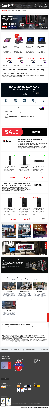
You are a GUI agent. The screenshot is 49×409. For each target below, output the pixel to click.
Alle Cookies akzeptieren (43, 407)
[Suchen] (35, 5)
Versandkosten (22, 403)
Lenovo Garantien (20, 362)
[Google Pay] (29, 389)
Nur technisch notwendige (32, 407)
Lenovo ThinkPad (5, 75)
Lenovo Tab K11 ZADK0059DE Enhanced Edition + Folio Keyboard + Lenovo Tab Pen (17, 47)
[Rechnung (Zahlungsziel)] (22, 386)
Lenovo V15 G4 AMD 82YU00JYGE (41, 47)
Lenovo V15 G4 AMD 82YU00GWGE (29, 47)
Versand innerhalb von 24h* (17, 349)
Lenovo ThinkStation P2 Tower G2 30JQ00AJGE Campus (38, 209)
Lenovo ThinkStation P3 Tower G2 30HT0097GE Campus (9, 209)
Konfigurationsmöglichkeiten (26, 148)
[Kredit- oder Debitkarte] (24, 389)
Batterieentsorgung (36, 361)
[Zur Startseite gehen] (8, 5)
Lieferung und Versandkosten (38, 363)
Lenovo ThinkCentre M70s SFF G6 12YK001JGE (9, 167)
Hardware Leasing (20, 359)
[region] (24, 22)
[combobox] (25, 5)
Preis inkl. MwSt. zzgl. (9, 60)
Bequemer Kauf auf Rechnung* (44, 349)
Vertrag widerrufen (5, 378)
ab (8, 58)
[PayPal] (18, 389)
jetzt (37, 93)
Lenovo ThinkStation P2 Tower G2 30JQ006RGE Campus (24, 209)
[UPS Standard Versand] (35, 386)
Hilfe (48, 317)
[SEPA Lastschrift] (22, 391)
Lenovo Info (19, 361)
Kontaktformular (20, 363)
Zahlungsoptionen (36, 362)
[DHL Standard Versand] (38, 386)
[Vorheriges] (1, 49)
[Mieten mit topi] (29, 386)
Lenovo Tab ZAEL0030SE (5, 47)
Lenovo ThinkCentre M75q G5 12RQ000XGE (38, 167)
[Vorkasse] (18, 386)
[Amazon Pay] (25, 386)
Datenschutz (36, 359)
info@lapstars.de (5, 358)
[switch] (3, 404)
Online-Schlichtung (37, 360)
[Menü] (4, 398)
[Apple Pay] (18, 391)
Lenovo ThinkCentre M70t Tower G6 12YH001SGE (23, 167)
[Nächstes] (47, 49)
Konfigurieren (24, 407)
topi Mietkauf (19, 360)
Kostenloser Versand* (6, 349)
